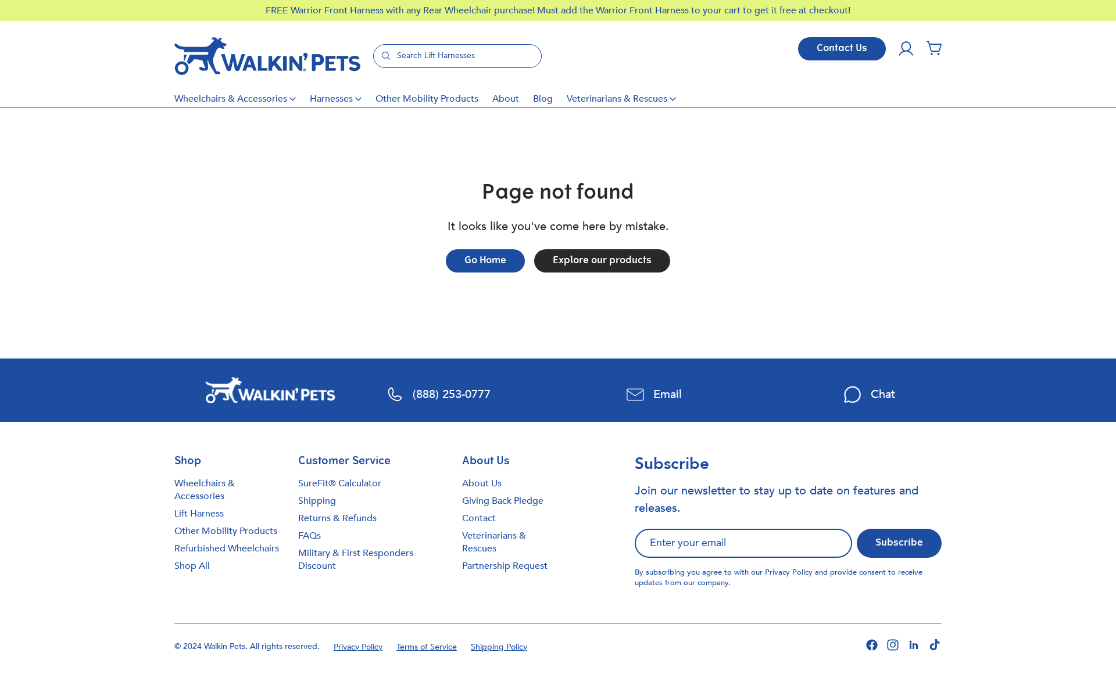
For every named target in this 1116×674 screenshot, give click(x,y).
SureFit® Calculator (339, 483)
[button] (934, 49)
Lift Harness (199, 513)
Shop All (192, 566)
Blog (543, 98)
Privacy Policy (789, 572)
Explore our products (602, 261)
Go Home (485, 261)
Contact (479, 518)
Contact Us (842, 48)
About (505, 98)
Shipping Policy (499, 647)
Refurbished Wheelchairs (226, 548)
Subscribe (899, 543)
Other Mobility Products (426, 98)
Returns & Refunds (337, 518)
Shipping (317, 500)
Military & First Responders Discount (355, 559)
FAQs (309, 535)
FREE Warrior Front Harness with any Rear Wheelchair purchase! (401, 10)
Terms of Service (426, 647)
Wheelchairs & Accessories (230, 98)
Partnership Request (505, 566)
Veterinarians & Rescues (617, 98)
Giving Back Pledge (502, 500)
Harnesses (331, 98)
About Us (482, 483)
